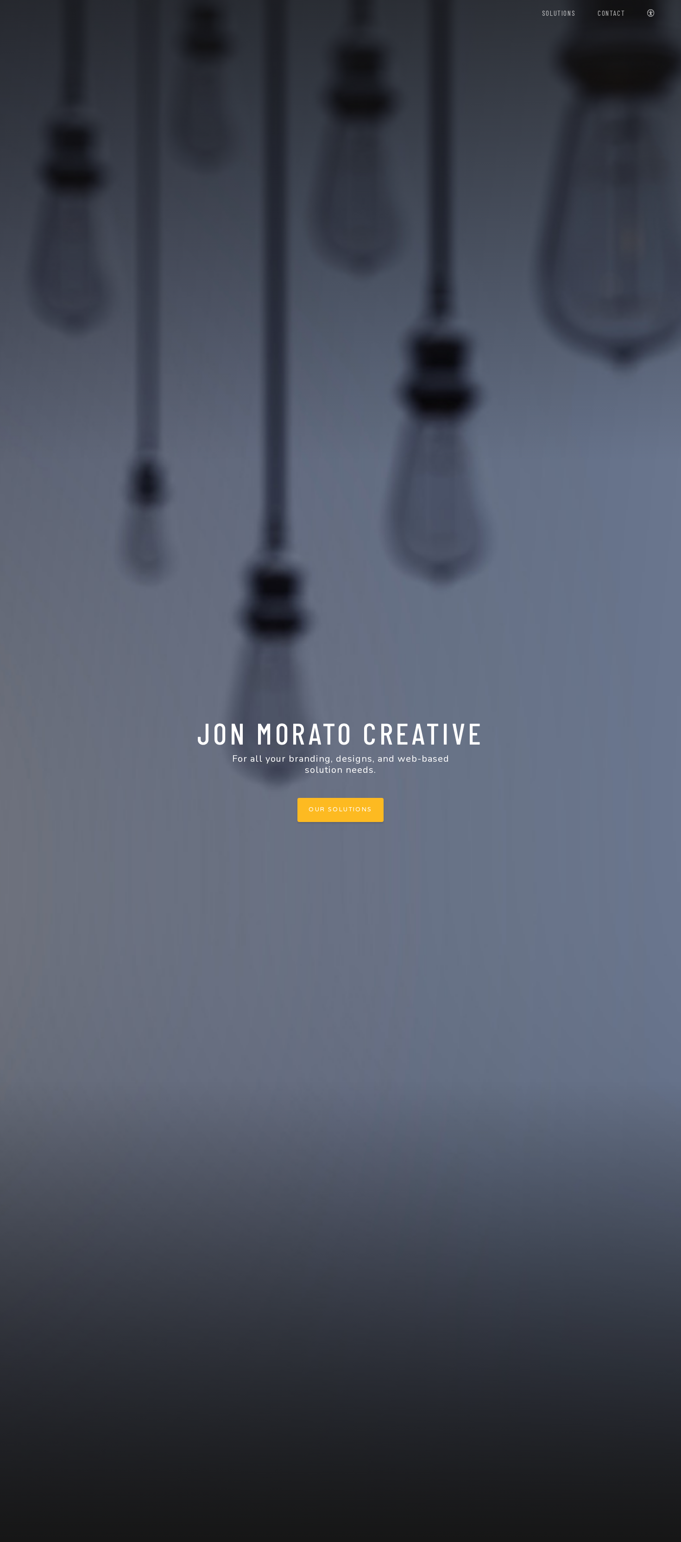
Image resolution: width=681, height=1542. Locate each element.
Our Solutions (340, 809)
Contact (611, 12)
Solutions (558, 12)
